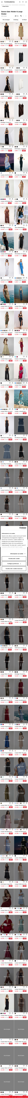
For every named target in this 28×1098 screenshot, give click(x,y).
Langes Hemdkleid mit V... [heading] (21, 779)
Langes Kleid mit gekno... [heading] (7, 1041)
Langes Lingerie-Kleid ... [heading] (21, 70)
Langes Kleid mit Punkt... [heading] (7, 1068)
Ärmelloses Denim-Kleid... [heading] (21, 437)
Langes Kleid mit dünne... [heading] (7, 910)
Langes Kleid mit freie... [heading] (7, 621)
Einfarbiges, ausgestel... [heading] (21, 148)
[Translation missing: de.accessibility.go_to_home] (9, 2)
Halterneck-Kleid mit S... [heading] (7, 516)
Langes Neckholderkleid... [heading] (21, 332)
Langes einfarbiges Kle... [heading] (7, 201)
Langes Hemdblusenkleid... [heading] (21, 700)
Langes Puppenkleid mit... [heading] (7, 726)
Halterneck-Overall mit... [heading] (21, 647)
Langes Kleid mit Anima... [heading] (21, 1015)
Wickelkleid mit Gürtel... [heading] (21, 253)
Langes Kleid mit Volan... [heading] (21, 726)
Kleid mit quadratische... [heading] (7, 43)
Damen (2, 4)
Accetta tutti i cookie (14, 558)
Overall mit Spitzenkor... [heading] (7, 385)
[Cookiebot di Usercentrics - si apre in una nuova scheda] (19, 528)
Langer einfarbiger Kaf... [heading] (21, 857)
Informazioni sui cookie (16, 553)
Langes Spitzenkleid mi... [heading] (21, 962)
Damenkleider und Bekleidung (18, 4)
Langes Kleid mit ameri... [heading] (21, 280)
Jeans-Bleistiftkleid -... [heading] (20, 227)
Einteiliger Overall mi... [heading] (6, 122)
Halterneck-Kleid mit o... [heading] (7, 280)
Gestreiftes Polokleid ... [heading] (6, 463)
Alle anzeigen (6, 19)
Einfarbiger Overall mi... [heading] (21, 516)
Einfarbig (16, 19)
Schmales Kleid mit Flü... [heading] (21, 175)
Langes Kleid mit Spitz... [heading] (7, 595)
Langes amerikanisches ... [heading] (7, 175)
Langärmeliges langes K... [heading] (7, 358)
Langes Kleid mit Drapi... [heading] (7, 306)
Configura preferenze (13, 563)
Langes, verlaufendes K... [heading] (21, 358)
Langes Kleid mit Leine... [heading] (21, 752)
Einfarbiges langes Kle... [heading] (7, 884)
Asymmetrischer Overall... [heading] (21, 1094)
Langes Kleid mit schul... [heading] (7, 674)
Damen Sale (8, 4)
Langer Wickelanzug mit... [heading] (21, 1068)
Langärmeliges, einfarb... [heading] (7, 96)
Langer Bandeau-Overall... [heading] (7, 148)
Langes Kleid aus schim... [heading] (21, 306)
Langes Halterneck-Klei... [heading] (21, 884)
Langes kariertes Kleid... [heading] (7, 490)
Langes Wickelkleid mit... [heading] (21, 620)
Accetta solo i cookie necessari (14, 568)
